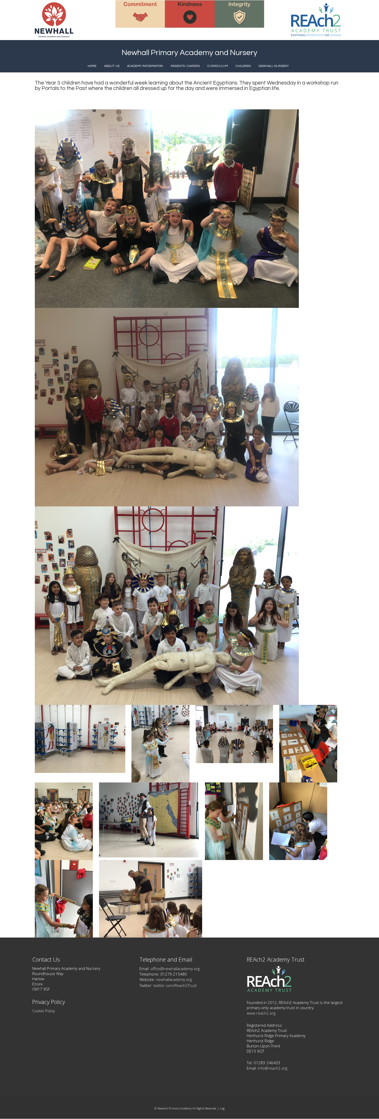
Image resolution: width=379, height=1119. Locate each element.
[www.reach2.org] (269, 990)
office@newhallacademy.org (175, 968)
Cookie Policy (43, 1010)
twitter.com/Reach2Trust (175, 985)
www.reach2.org (261, 1013)
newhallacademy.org (174, 979)
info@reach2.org (272, 1068)
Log (222, 1108)
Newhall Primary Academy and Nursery (189, 52)
